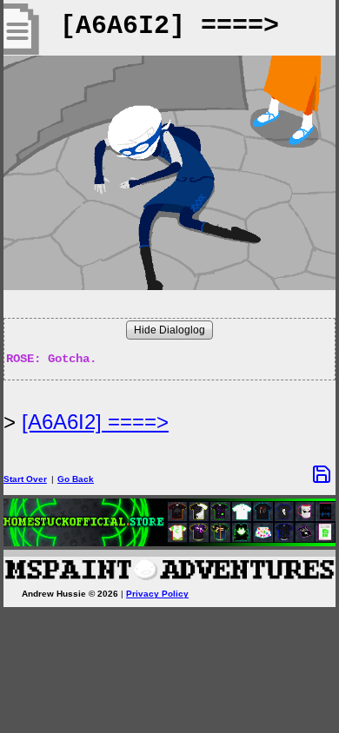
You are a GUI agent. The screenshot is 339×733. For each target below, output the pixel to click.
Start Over (25, 479)
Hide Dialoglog (169, 330)
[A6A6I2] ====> (95, 421)
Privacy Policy (157, 593)
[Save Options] (321, 474)
